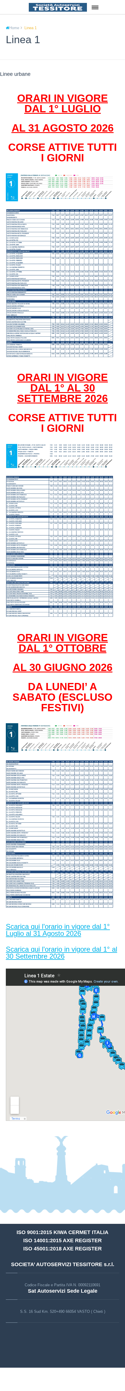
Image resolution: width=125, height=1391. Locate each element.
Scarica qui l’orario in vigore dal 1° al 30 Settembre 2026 (61, 952)
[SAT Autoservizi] (58, 7)
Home (14, 28)
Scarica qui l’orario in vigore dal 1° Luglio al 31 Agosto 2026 (58, 929)
